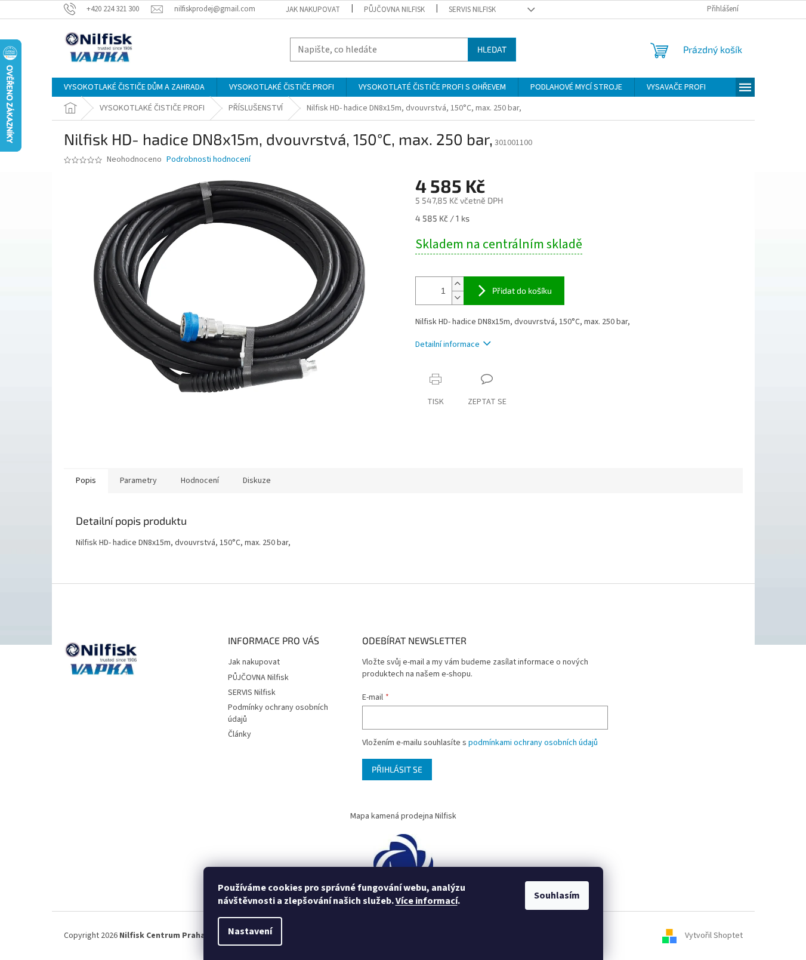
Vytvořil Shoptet (714, 935)
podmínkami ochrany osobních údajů (533, 743)
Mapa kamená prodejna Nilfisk (403, 816)
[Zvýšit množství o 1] (458, 284)
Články (239, 734)
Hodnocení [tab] (200, 481)
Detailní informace (447, 344)
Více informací (427, 900)
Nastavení (250, 931)
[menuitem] (134, 87)
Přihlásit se (397, 769)
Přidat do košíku (522, 290)
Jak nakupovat (313, 9)
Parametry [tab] (138, 481)
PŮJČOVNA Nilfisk (394, 9)
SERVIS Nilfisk (472, 9)
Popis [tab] (86, 481)
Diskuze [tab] (257, 481)
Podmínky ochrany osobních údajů (278, 713)
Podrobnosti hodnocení (208, 159)
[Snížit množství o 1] (458, 297)
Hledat (492, 49)
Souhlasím (557, 895)
